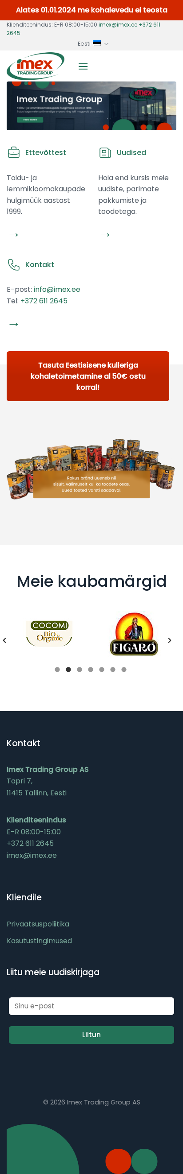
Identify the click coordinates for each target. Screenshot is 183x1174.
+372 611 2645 (44, 301)
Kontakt (39, 265)
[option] (49, 633)
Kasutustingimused (39, 941)
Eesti (84, 43)
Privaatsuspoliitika (38, 924)
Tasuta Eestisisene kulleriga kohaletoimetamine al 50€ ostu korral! (88, 376)
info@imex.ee (57, 289)
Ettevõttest (45, 152)
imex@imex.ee (118, 24)
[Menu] (83, 66)
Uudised (131, 152)
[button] (4, 640)
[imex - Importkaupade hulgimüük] (35, 66)
